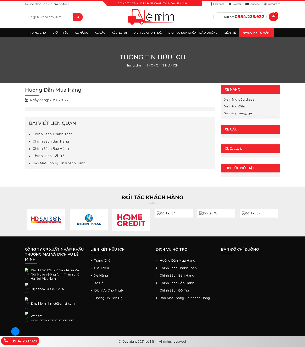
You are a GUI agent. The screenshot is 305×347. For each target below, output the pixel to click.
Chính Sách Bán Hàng (50, 141)
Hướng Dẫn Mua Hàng (177, 260)
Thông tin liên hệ (108, 298)
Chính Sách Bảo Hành (50, 149)
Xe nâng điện (234, 106)
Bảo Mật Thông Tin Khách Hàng (59, 163)
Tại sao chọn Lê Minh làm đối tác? (47, 4)
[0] (273, 18)
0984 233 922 (23, 341)
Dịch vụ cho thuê (108, 290)
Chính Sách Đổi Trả (48, 156)
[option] (46, 220)
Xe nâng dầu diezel (240, 99)
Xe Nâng (100, 275)
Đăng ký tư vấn (256, 32)
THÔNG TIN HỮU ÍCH (162, 65)
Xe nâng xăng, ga (238, 113)
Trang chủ (134, 65)
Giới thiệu (101, 268)
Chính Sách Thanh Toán (52, 134)
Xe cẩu (99, 283)
